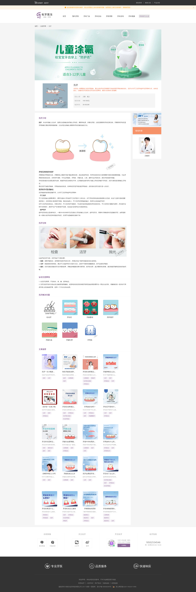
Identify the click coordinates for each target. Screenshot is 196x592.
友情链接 (114, 583)
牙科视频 (131, 16)
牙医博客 (109, 16)
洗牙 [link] (50, 26)
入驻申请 (90, 583)
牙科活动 (98, 16)
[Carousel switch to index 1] (96, 78)
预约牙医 (75, 16)
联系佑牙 (81, 583)
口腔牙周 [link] (43, 26)
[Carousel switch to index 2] (99, 78)
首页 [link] (36, 26)
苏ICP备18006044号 (104, 587)
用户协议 (98, 583)
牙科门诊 (87, 16)
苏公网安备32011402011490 (126, 587)
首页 (64, 16)
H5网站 (123, 545)
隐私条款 (106, 583)
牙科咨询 (120, 16)
